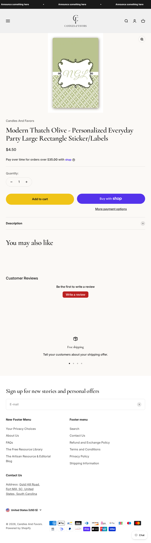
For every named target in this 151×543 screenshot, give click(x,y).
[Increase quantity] (26, 182)
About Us (12, 435)
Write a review (75, 294)
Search (74, 429)
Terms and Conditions (85, 449)
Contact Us (77, 435)
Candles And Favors (20, 121)
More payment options (111, 209)
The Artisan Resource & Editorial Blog (28, 458)
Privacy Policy (79, 456)
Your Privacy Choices (21, 429)
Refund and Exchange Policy (90, 442)
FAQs (9, 442)
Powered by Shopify (18, 528)
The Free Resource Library (24, 449)
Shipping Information (84, 463)
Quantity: (12, 173)
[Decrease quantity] (11, 182)
